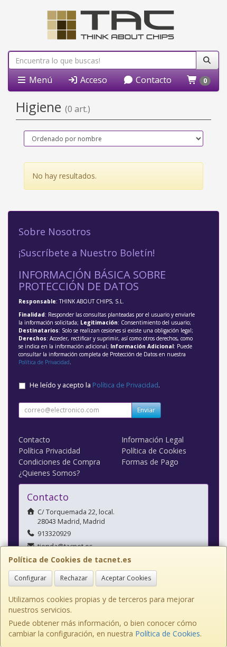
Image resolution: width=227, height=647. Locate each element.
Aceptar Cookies (126, 578)
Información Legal (152, 440)
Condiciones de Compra (59, 462)
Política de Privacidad (44, 362)
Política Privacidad (49, 451)
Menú (39, 80)
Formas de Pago (149, 462)
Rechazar (74, 578)
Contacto (153, 80)
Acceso (92, 80)
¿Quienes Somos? (49, 473)
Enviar (146, 409)
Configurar (30, 578)
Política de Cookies (167, 633)
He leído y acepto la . (95, 385)
